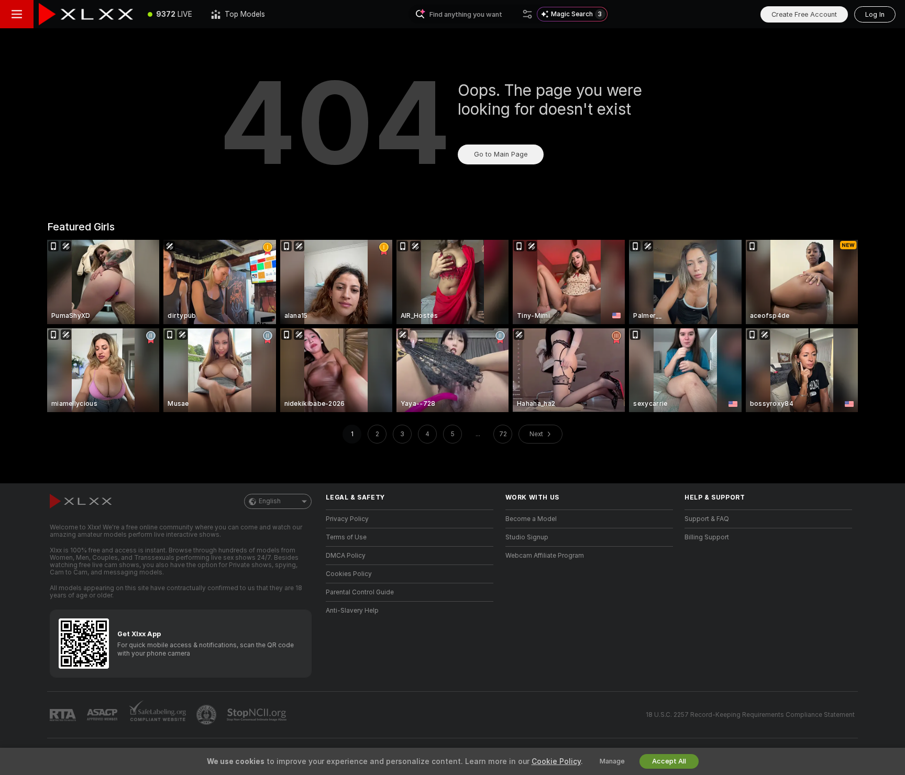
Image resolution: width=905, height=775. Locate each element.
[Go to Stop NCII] (258, 714)
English (270, 501)
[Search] (527, 14)
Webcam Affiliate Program (544, 555)
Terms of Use (346, 537)
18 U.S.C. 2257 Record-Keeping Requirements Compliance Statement (750, 714)
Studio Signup (526, 537)
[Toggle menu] (17, 14)
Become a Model (531, 519)
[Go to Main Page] (86, 14)
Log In (875, 14)
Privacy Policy (347, 519)
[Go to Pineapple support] (207, 715)
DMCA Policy (346, 555)
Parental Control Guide (360, 592)
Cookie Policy (556, 761)
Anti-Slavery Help (352, 610)
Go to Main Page (500, 154)
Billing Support (707, 537)
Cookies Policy (349, 574)
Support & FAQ (707, 519)
